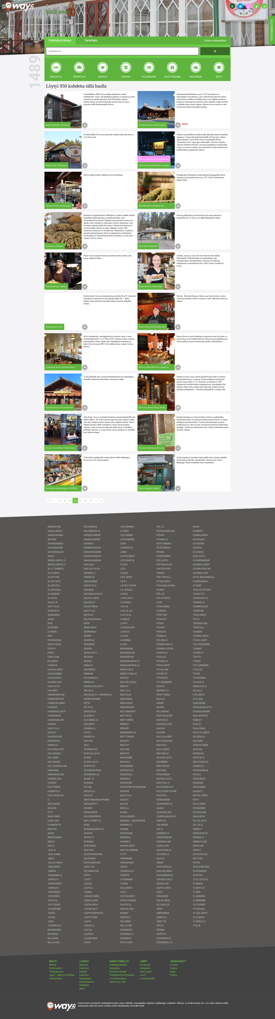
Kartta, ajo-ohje (118, 981)
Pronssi (174, 964)
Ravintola (84, 968)
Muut (82, 988)
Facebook (145, 964)
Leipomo (84, 975)
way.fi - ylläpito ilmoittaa (61, 975)
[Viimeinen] (101, 500)
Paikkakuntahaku (118, 964)
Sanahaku (115, 968)
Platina (173, 975)
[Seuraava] (96, 500)
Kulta (172, 971)
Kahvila (83, 971)
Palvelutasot (55, 978)
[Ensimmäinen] (49, 500)
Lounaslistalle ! (147, 978)
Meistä (52, 964)
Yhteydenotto (56, 971)
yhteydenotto (271, 30)
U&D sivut (57, 11)
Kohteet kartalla (118, 971)
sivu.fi (143, 975)
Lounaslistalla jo (118, 978)
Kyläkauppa (85, 978)
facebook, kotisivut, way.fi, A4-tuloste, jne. (57, 32)
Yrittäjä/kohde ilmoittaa (122, 975)
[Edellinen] (54, 500)
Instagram (145, 968)
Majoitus (83, 964)
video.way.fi (146, 971)
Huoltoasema (86, 981)
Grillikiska (84, 985)
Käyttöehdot (55, 968)
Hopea (173, 968)
